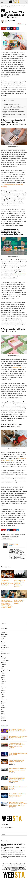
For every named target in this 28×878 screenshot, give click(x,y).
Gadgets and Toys (5, 670)
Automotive (4, 640)
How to (3, 679)
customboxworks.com (19, 274)
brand (12, 534)
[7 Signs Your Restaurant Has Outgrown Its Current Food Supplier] (7, 571)
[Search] (25, 2)
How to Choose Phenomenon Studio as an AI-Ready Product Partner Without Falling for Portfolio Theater (7, 603)
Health (3, 673)
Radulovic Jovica (10, 20)
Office (2, 694)
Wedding (3, 718)
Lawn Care (4, 687)
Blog (2, 643)
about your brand (17, 367)
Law (2, 685)
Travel (3, 713)
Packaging (22, 534)
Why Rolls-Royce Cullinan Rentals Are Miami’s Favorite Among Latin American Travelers (17, 745)
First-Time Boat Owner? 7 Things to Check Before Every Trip (18, 737)
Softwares (3, 702)
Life (2, 688)
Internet (3, 681)
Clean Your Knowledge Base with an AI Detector (13, 854)
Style (2, 705)
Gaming (3, 672)
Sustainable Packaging (6, 538)
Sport (2, 703)
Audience (7, 534)
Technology (4, 707)
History (3, 675)
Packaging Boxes (5, 536)
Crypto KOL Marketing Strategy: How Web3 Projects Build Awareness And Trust (17, 795)
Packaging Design (14, 536)
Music (2, 692)
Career (3, 649)
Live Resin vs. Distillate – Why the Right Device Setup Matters (17, 730)
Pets (2, 698)
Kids (2, 683)
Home (2, 5)
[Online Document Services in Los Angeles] (20, 591)
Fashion (3, 662)
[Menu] (1, 2)
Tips (2, 709)
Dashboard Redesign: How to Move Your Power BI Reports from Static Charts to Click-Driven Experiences (18, 804)
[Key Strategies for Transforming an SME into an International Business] (20, 571)
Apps (2, 638)
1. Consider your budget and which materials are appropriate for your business (14, 105)
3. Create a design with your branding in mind (13, 112)
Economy (3, 657)
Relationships (5, 700)
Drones (3, 655)
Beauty (3, 642)
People (3, 696)
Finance (3, 664)
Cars (2, 651)
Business (7, 5)
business (17, 534)
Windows (3, 720)
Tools (2, 711)
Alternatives (4, 634)
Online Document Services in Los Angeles (19, 601)
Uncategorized (5, 715)
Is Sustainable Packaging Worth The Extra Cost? (14, 115)
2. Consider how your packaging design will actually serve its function (13, 108)
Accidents (3, 632)
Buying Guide (4, 647)
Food (2, 666)
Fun (2, 668)
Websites (3, 717)
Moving (3, 690)
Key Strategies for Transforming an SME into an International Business (19, 583)
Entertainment (5, 660)
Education (4, 658)
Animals (3, 636)
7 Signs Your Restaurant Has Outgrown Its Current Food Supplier (7, 583)
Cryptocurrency (5, 653)
